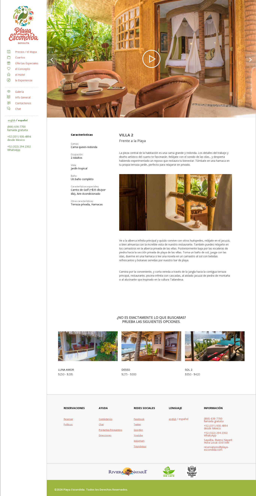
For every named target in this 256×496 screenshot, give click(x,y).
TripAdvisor (140, 446)
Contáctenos (23, 103)
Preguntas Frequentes (110, 430)
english (11, 120)
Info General (22, 97)
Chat (18, 109)
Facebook (139, 419)
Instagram (139, 440)
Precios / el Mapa (26, 52)
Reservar (68, 419)
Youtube (138, 435)
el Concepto (22, 69)
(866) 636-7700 (16, 126)
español (23, 120)
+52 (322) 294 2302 (19, 146)
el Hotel (20, 74)
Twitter (137, 424)
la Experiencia (23, 80)
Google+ (138, 430)
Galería (19, 92)
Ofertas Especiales (26, 63)
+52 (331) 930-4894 (19, 136)
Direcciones (105, 435)
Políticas (68, 424)
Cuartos (20, 57)
